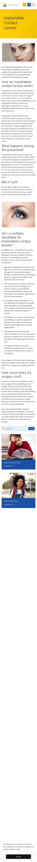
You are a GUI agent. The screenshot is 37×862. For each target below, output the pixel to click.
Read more (8, 466)
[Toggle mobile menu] (33, 4)
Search (31, 428)
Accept (18, 857)
